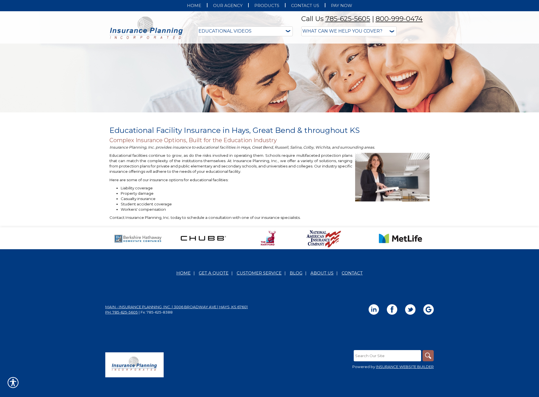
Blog (296, 273)
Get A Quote (214, 273)
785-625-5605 (347, 19)
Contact (352, 273)
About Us (322, 273)
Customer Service (259, 273)
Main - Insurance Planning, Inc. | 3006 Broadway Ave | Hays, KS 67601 (176, 307)
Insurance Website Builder (405, 366)
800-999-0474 (399, 19)
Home (183, 273)
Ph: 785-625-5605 (121, 312)
